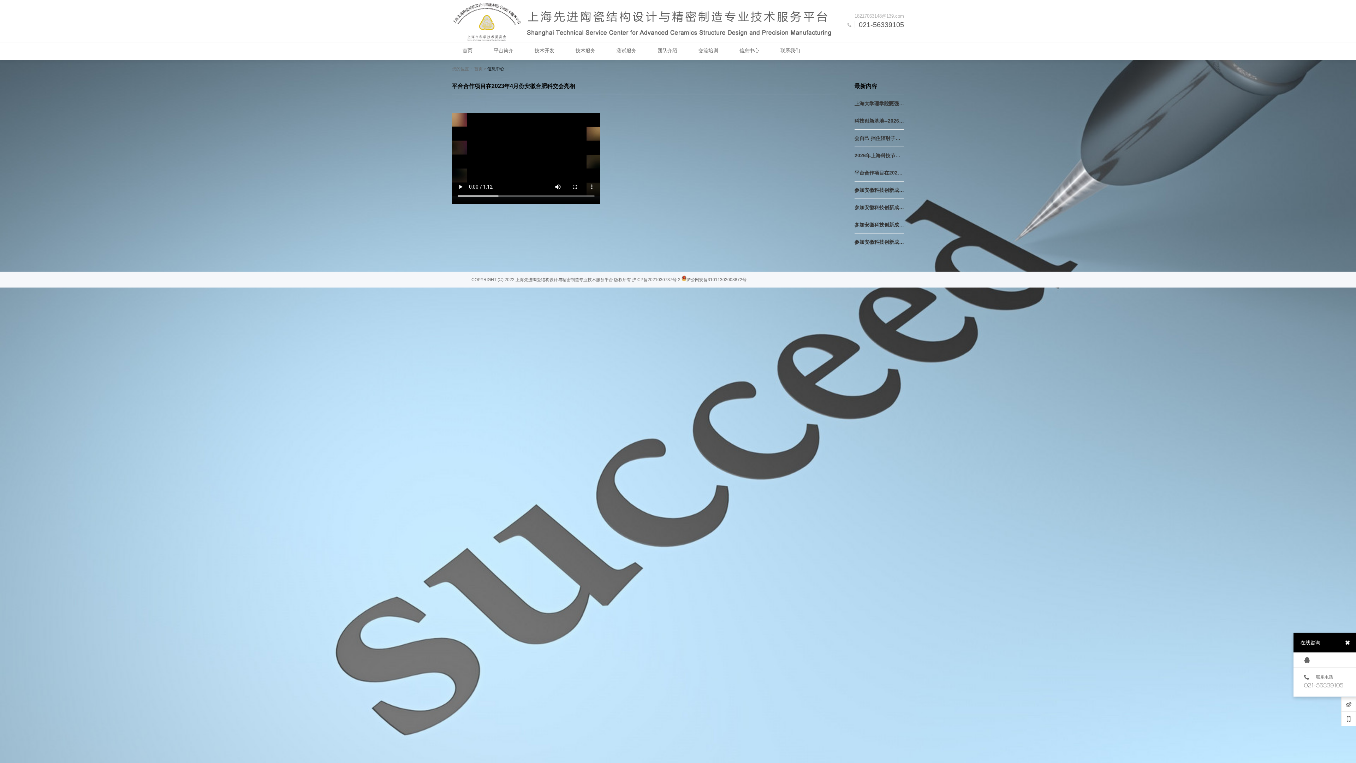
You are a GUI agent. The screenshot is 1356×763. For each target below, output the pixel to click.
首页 (478, 68)
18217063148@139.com (879, 16)
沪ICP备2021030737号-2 (656, 279)
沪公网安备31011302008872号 (716, 279)
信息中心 (495, 68)
